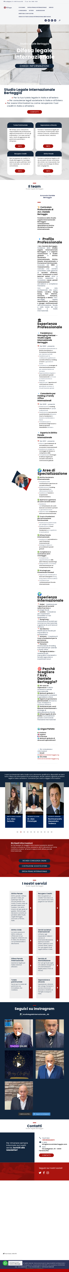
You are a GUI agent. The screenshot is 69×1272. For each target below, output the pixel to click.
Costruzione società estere (34, 866)
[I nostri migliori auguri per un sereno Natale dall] (19, 1064)
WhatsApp (36, 1270)
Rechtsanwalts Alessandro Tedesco (34, 821)
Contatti (34, 112)
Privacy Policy (30, 1269)
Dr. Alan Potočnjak (11, 820)
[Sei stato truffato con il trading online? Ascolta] (19, 1095)
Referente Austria (53, 816)
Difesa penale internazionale (34, 871)
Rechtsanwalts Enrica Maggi (55, 820)
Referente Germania (33, 816)
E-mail (58, 1270)
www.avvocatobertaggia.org (48, 759)
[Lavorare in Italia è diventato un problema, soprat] (50, 1033)
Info (20, 146)
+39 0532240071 (48, 1140)
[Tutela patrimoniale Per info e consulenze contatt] (50, 1064)
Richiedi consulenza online (34, 861)
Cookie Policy (39, 1269)
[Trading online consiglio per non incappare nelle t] (19, 1033)
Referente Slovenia (13, 816)
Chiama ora (12, 1270)
